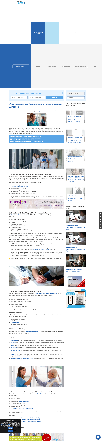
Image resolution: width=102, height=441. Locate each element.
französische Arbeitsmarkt (18, 215)
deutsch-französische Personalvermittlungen (46, 293)
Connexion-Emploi (15, 350)
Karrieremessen (15, 322)
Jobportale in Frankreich (31, 331)
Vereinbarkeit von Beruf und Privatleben (23, 408)
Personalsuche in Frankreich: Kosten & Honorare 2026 (75, 270)
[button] (98, 437)
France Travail (14, 336)
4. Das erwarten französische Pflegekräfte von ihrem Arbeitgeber (26, 141)
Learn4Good (14, 347)
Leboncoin (13, 342)
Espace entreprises (66, 33)
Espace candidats (52, 33)
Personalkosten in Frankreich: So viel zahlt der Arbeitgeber (25, 419)
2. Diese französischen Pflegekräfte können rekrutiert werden (25, 138)
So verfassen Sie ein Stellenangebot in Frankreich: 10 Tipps (25, 418)
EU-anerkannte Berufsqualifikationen (20, 186)
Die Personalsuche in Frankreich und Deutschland (21, 111)
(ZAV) (22, 358)
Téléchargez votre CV (21, 66)
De (86, 33)
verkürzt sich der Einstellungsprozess (41, 249)
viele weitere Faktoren (38, 394)
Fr (81, 33)
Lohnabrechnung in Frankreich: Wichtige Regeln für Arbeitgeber (27, 421)
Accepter (10, 428)
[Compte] (75, 33)
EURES (12, 354)
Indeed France (14, 340)
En (91, 33)
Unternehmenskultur (24, 401)
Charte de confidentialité (5, 424)
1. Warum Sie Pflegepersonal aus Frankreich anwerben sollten (25, 136)
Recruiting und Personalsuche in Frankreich (46, 111)
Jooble (12, 345)
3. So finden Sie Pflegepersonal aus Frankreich (22, 139)
